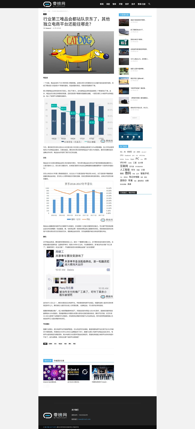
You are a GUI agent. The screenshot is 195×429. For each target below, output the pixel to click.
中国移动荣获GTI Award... (99, 382)
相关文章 (47, 361)
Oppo (132, 159)
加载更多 (134, 118)
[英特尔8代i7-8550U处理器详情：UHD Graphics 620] (124, 42)
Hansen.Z (48, 28)
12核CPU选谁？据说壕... (138, 88)
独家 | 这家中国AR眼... (138, 69)
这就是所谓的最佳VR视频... (139, 49)
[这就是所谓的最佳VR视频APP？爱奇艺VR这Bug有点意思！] (124, 51)
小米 (143, 170)
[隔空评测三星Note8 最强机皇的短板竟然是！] (124, 81)
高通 (129, 184)
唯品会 (60, 343)
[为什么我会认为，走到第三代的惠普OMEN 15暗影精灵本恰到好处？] (124, 61)
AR (134, 152)
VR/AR (123, 162)
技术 (133, 4)
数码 (128, 173)
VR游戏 (130, 163)
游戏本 (126, 177)
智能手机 (145, 173)
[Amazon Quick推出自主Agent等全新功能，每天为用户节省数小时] (54, 372)
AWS (138, 152)
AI (125, 152)
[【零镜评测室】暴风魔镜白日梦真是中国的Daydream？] (124, 100)
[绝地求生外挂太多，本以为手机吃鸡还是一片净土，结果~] (124, 110)
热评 (127, 4)
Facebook (128, 155)
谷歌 (147, 181)
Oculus (127, 159)
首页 (44, 11)
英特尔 (123, 180)
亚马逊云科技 (139, 166)
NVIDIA (122, 159)
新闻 (101, 4)
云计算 (140, 163)
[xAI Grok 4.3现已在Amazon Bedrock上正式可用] (79, 372)
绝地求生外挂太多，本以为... (140, 107)
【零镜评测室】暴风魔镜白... (140, 98)
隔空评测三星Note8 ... (138, 78)
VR (145, 159)
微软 (122, 173)
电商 (65, 343)
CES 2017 (144, 152)
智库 (114, 4)
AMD (129, 152)
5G (121, 152)
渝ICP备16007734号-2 (51, 427)
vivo (142, 159)
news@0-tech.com (84, 419)
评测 (120, 4)
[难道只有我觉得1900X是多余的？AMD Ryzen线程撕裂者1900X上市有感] (124, 22)
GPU (133, 155)
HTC (137, 155)
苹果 (130, 180)
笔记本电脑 (134, 177)
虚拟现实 (141, 181)
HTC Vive (142, 155)
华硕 (138, 170)
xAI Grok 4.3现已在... (74, 382)
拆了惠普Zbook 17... (137, 30)
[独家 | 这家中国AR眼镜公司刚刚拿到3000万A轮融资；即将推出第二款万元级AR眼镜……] (124, 71)
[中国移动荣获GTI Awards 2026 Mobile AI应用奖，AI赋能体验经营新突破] (103, 372)
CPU (121, 155)
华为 (133, 170)
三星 (135, 163)
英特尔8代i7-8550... (137, 39)
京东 (55, 343)
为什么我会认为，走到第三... (140, 59)
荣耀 (135, 181)
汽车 (121, 177)
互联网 (50, 343)
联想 (142, 177)
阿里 (74, 343)
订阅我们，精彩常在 (128, 193)
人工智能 (125, 170)
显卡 (137, 174)
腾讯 (70, 343)
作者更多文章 (59, 361)
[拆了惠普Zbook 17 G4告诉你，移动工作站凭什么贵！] (124, 32)
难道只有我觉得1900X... (138, 20)
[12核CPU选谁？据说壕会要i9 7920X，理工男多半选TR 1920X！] (124, 90)
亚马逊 (131, 166)
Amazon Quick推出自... (50, 382)
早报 (133, 174)
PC (137, 159)
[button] (149, 4)
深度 (108, 4)
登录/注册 (141, 4)
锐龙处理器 (123, 184)
